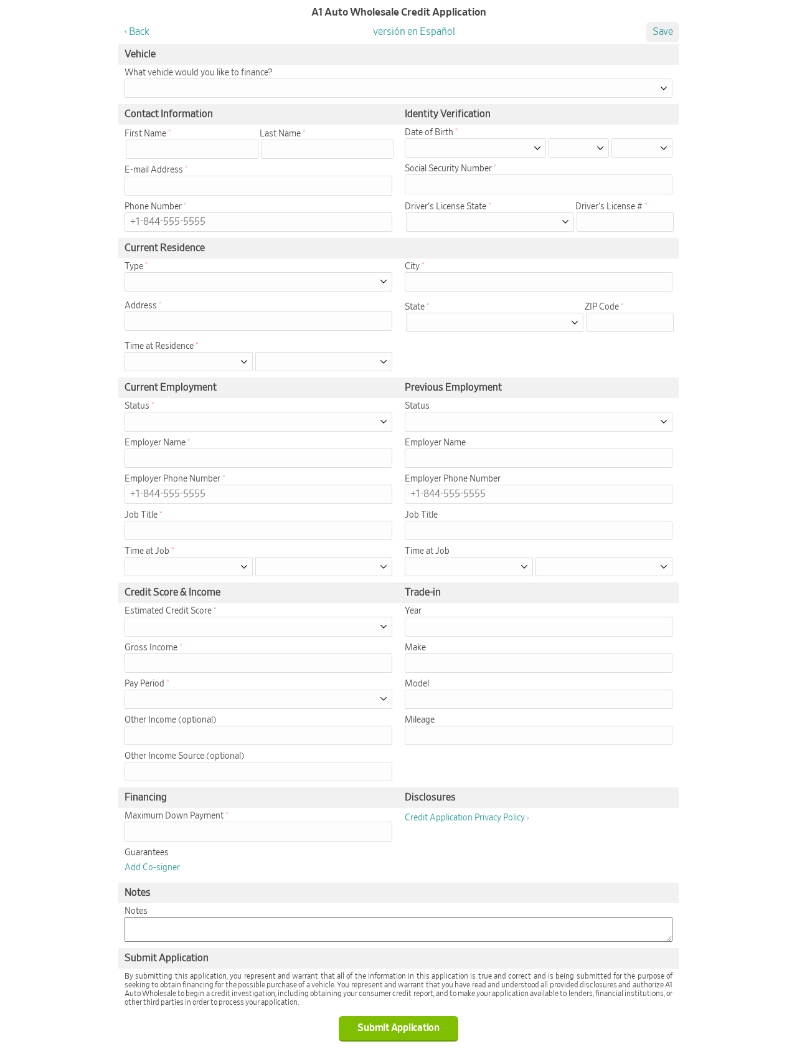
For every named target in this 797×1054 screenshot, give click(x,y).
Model (417, 684)
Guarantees (147, 852)
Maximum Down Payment (174, 816)
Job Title (141, 515)
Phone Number (153, 206)
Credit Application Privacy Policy (465, 818)
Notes (136, 911)
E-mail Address (154, 170)
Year (413, 611)
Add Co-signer (152, 867)
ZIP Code (602, 307)
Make (415, 647)
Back (139, 32)
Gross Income (151, 647)
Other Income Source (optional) (185, 756)
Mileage (420, 720)
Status (137, 406)
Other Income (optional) (171, 720)
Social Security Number (448, 168)
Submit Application (398, 1028)
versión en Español (414, 32)
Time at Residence (159, 346)
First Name (145, 134)
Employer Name (155, 443)
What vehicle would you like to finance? (198, 73)
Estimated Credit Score (168, 611)
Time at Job (147, 551)
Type (134, 266)
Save (662, 32)
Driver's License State (445, 206)
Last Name (280, 134)
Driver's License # (609, 206)
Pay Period (144, 684)
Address (141, 305)
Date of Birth (429, 132)
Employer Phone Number (172, 479)
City (412, 266)
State (415, 307)
